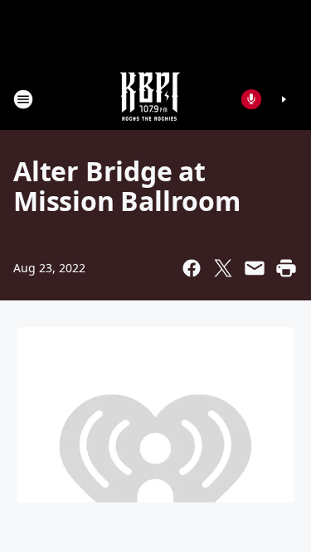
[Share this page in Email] (254, 268)
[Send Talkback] (251, 99)
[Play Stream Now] (284, 99)
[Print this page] (286, 268)
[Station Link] (150, 99)
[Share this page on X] (223, 268)
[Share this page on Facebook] (191, 268)
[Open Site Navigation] (23, 99)
